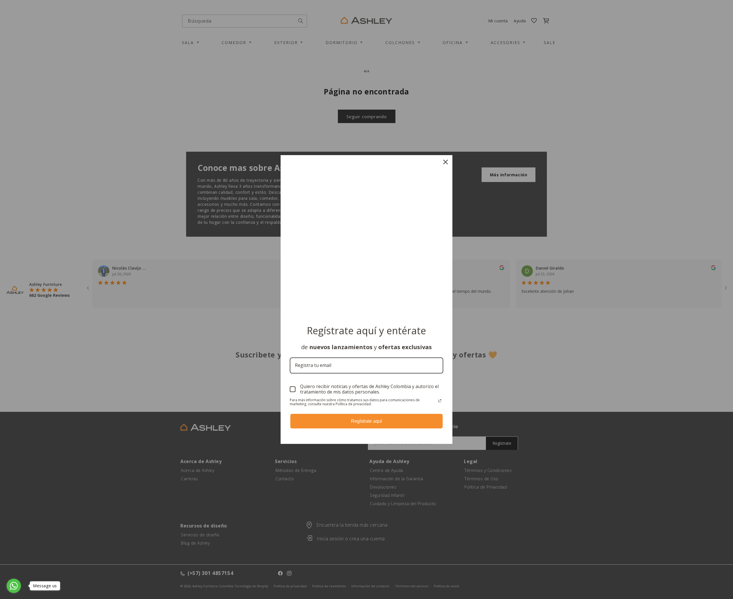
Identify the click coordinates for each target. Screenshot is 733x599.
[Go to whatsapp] (14, 586)
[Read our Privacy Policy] (439, 400)
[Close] (445, 162)
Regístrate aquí (366, 421)
